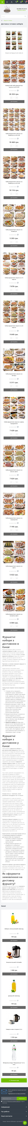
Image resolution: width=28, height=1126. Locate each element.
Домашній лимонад (14, 996)
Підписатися (22, 1098)
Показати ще (14, 1080)
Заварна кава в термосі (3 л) (14, 1029)
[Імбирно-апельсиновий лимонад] (14, 918)
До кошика (14, 101)
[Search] (25, 16)
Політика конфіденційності (14, 1101)
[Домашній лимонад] (14, 985)
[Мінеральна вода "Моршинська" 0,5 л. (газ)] (14, 1052)
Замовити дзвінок (21, 10)
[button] (11, 2)
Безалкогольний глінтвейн (14, 962)
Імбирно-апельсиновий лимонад (14, 929)
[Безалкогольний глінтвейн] (14, 952)
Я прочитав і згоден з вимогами (13, 1102)
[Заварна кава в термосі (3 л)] (14, 1019)
